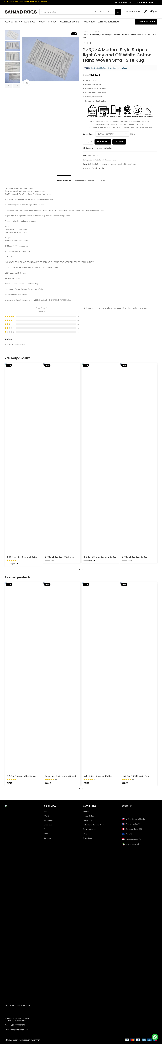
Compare (47, 838)
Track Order (88, 838)
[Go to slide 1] (79, 569)
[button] (8, 86)
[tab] (64, 179)
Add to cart (103, 142)
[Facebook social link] (89, 168)
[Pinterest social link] (96, 168)
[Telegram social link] (102, 168)
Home (85, 32)
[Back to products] (87, 43)
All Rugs (93, 32)
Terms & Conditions (91, 829)
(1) (18, 560)
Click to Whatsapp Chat (123, 2)
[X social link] (93, 168)
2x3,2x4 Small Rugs (101, 160)
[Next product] (90, 43)
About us (86, 811)
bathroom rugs (101, 164)
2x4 (93, 164)
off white (124, 164)
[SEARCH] (118, 12)
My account (48, 820)
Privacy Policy (88, 816)
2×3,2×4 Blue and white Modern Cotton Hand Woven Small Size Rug (23, 777)
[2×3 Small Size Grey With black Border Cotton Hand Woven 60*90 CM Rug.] (61, 458)
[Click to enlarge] (27, 82)
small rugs (132, 164)
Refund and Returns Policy (93, 825)
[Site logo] (21, 11)
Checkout (48, 825)
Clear (134, 134)
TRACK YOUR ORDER (146, 22)
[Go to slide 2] (82, 569)
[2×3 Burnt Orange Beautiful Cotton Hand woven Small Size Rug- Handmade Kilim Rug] (100, 458)
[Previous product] (84, 43)
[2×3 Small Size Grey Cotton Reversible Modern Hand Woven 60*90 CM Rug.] (138, 458)
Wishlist (47, 816)
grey (109, 164)
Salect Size (87, 134)
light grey (115, 164)
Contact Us (87, 820)
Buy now (119, 142)
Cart (45, 829)
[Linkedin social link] (99, 168)
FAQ (85, 833)
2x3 (89, 164)
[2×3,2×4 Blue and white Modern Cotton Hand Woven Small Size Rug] (23, 677)
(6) (95, 779)
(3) (18, 779)
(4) (56, 779)
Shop (46, 833)
